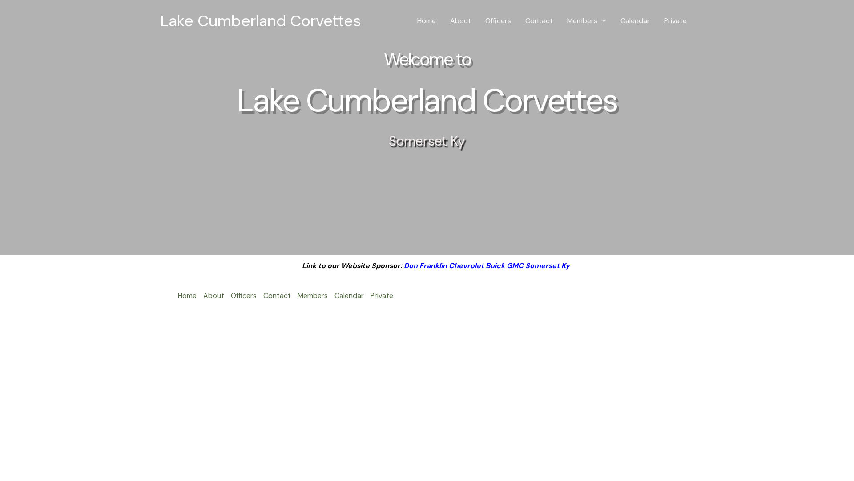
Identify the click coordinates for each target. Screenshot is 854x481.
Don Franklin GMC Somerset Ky (487, 265)
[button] (601, 21)
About (460, 20)
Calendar (635, 20)
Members (582, 20)
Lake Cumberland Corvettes (260, 21)
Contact (539, 20)
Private (675, 20)
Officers (498, 20)
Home (426, 20)
